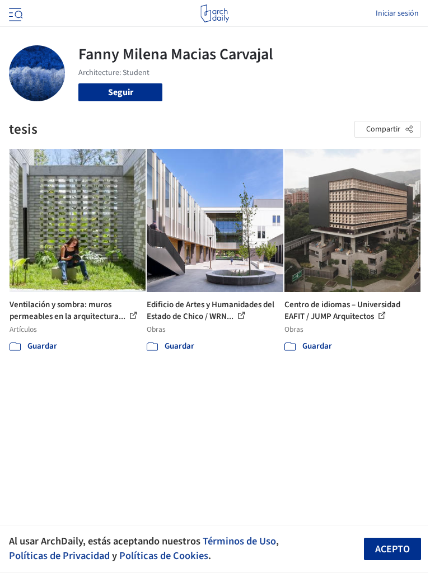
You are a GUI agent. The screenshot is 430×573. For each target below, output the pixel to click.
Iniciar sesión (397, 13)
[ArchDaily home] (214, 13)
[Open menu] (14, 13)
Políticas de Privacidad (59, 555)
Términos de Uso (239, 541)
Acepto (392, 549)
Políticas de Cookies (163, 555)
